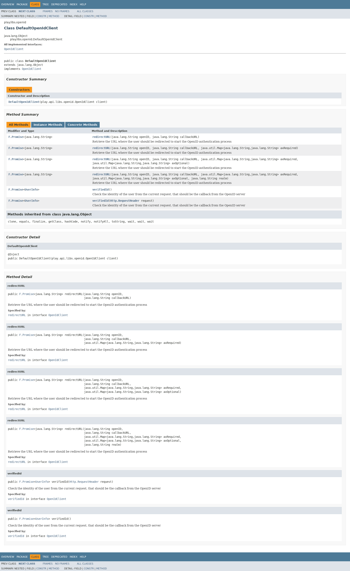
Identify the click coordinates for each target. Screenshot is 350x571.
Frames (48, 11)
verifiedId (100, 189)
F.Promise (16, 136)
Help (83, 4)
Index (73, 4)
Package (22, 4)
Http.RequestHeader (124, 200)
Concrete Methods (82, 124)
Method (54, 16)
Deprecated (59, 4)
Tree (46, 4)
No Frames (62, 11)
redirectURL (101, 136)
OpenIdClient (13, 49)
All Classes (85, 11)
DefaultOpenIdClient (24, 101)
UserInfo (31, 189)
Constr (41, 16)
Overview (7, 4)
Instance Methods (48, 124)
